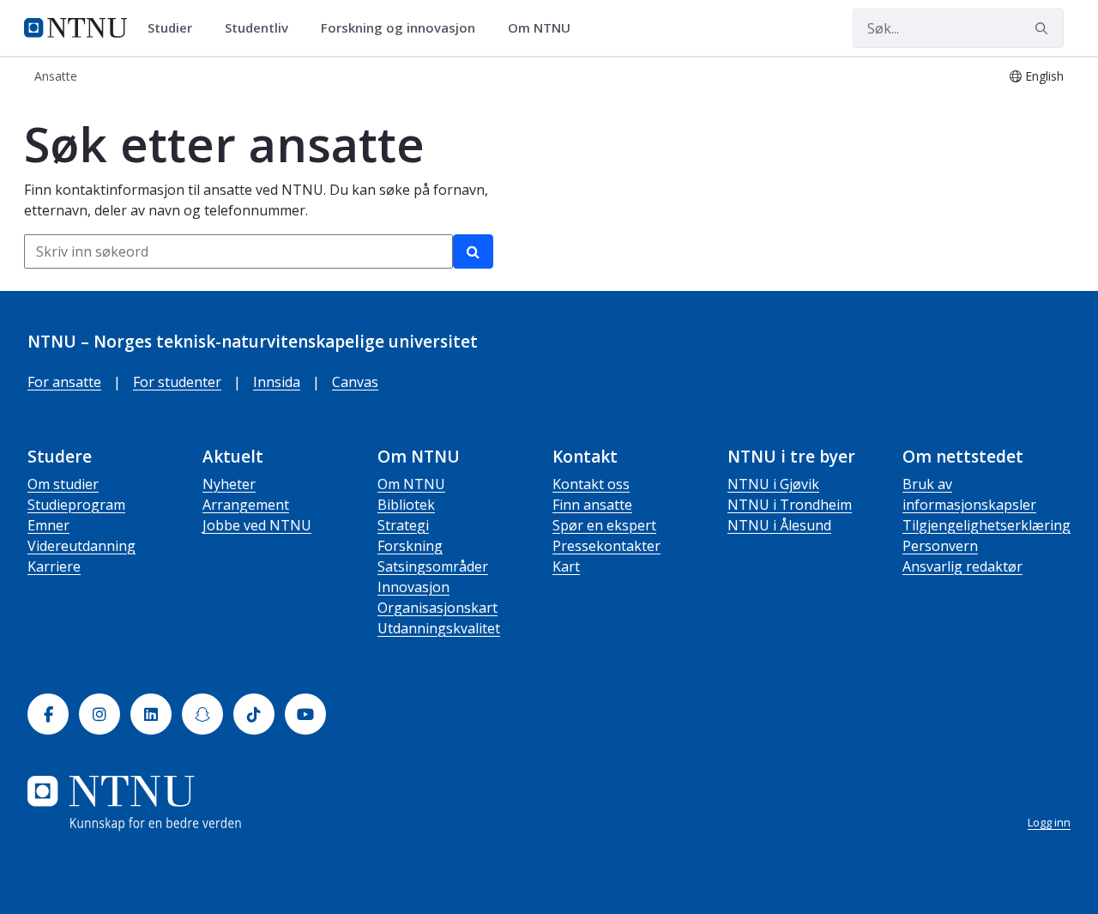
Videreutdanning (81, 545)
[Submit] (1044, 28)
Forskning (410, 545)
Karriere (54, 566)
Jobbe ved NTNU (256, 525)
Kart (566, 566)
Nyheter (229, 484)
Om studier (63, 484)
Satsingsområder (432, 566)
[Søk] (473, 251)
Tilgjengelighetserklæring (986, 525)
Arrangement (245, 504)
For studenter (177, 381)
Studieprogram (76, 504)
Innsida (276, 381)
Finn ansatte (592, 504)
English (1044, 76)
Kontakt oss (591, 484)
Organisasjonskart (437, 607)
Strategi (403, 525)
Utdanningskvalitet (438, 628)
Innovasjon (413, 587)
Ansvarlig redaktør (962, 566)
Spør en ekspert (604, 525)
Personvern (940, 545)
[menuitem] (176, 28)
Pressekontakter (606, 545)
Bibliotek (406, 504)
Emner (48, 525)
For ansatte (64, 381)
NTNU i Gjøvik (773, 484)
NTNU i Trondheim (789, 504)
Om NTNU (411, 484)
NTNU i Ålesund (779, 525)
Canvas (355, 381)
